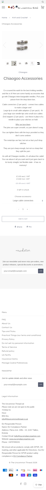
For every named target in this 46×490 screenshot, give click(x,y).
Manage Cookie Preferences (15, 363)
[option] (23, 45)
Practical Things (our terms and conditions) (21, 335)
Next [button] (39, 45)
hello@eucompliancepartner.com (27, 436)
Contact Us (7, 327)
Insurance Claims (10, 359)
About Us (6, 323)
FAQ (4, 320)
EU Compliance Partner (22, 456)
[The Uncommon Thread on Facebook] (21, 484)
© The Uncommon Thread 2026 (23, 463)
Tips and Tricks (8, 331)
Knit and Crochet (20, 18)
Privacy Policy (8, 339)
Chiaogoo (23, 72)
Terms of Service (9, 347)
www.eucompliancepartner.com (21, 439)
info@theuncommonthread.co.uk (15, 419)
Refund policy (8, 351)
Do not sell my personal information (18, 343)
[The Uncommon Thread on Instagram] (25, 484)
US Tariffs (6, 355)
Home (4, 18)
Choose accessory (23, 196)
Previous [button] (6, 45)
